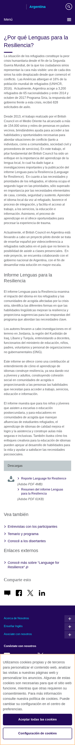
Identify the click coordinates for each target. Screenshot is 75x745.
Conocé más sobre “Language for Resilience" (33, 565)
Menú (8, 19)
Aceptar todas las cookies (37, 719)
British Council (13, 7)
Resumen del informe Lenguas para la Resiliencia (42, 491)
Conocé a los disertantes (27, 541)
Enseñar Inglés (13, 626)
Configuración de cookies (37, 733)
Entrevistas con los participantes (32, 527)
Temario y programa (23, 534)
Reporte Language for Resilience (43, 478)
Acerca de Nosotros (16, 618)
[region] (37, 699)
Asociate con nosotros (18, 634)
